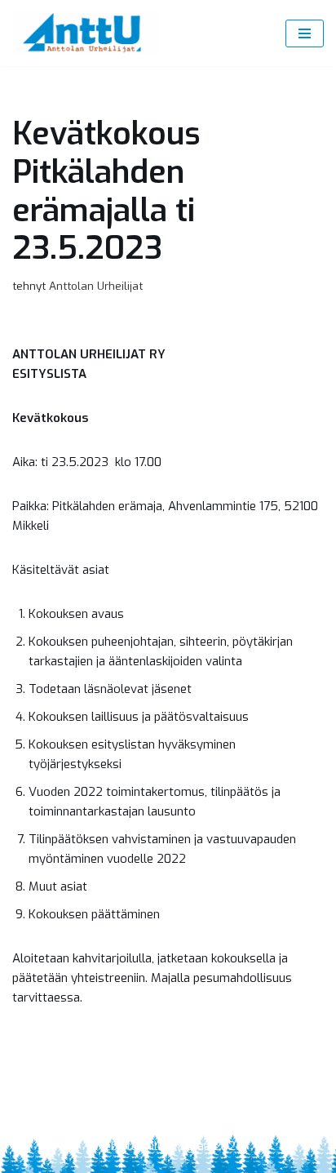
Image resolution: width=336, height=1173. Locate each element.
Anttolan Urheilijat (96, 285)
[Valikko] (304, 33)
